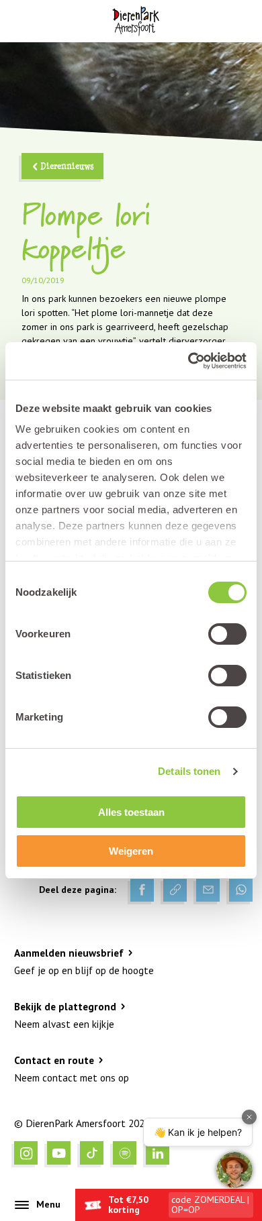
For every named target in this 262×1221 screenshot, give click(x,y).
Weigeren (131, 851)
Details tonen (189, 771)
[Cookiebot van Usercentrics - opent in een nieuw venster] (188, 361)
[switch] (227, 634)
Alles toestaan (131, 812)
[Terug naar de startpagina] (135, 21)
